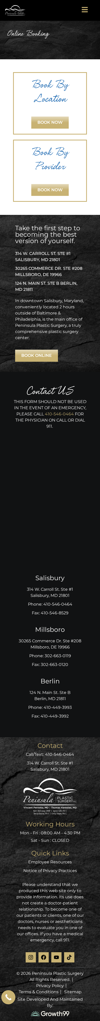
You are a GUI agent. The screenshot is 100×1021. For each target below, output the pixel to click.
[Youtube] (56, 957)
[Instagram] (31, 957)
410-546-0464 (59, 414)
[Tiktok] (69, 957)
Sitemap (73, 991)
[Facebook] (43, 957)
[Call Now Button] (8, 997)
